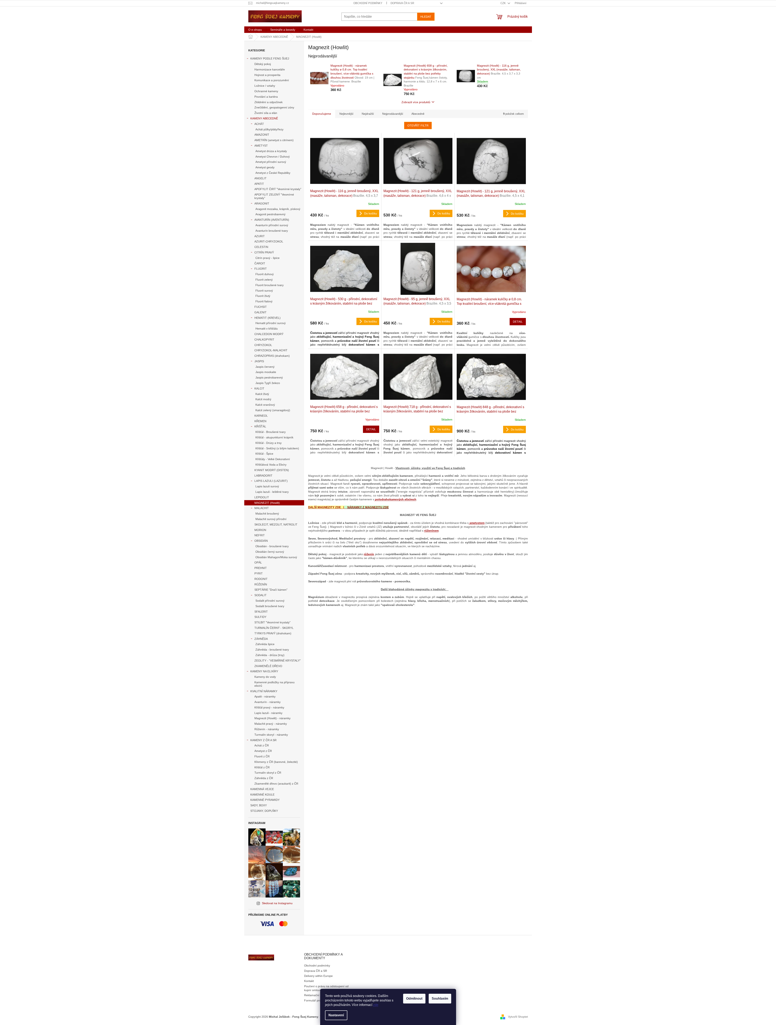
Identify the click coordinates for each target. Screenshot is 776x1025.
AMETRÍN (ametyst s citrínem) (274, 140)
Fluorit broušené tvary (269, 285)
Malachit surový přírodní (270, 519)
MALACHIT (261, 508)
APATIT (259, 183)
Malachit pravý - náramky (270, 723)
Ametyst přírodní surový (270, 161)
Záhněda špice (264, 644)
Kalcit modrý (263, 399)
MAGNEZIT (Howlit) (267, 502)
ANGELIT (260, 178)
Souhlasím (440, 998)
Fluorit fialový (263, 301)
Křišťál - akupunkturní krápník (274, 437)
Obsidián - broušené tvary (272, 546)
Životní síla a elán (265, 113)
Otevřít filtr (417, 125)
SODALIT (260, 595)
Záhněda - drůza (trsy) (269, 655)
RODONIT (261, 579)
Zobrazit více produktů (415, 102)
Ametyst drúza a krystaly (271, 151)
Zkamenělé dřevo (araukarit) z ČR (276, 783)
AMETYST (261, 145)
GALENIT (260, 312)
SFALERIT (261, 611)
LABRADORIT (263, 475)
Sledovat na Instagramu (277, 903)
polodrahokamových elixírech (395, 499)
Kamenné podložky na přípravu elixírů (274, 684)
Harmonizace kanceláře (269, 69)
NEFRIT (259, 535)
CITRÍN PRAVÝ (264, 252)
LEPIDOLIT (261, 497)
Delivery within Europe (318, 975)
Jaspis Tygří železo (267, 383)
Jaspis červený (264, 366)
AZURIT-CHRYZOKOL (268, 241)
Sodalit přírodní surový (269, 600)
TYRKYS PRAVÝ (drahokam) (272, 633)
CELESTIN (261, 247)
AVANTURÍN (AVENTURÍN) (271, 219)
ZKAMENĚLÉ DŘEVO (268, 666)
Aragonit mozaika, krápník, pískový (277, 209)
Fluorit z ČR (262, 756)
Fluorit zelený (264, 279)
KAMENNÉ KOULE (262, 794)
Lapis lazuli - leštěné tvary (272, 491)
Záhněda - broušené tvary (272, 649)
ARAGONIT (261, 203)
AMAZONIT (261, 134)
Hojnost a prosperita (267, 75)
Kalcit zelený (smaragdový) (272, 410)
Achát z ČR (261, 745)
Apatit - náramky (265, 696)
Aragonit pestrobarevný (270, 214)
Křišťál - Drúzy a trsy (268, 442)
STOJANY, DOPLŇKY (264, 810)
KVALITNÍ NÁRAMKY (263, 691)
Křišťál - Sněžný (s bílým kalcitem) (277, 448)
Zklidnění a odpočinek (268, 102)
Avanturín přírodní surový (271, 225)
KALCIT (259, 388)
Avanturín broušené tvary (271, 230)
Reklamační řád (314, 995)
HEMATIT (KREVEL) (267, 317)
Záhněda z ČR (263, 778)
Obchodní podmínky (367, 3)
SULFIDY (260, 616)
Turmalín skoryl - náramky (271, 734)
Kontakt (309, 981)
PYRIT (258, 573)
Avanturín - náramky (267, 702)
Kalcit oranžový (265, 404)
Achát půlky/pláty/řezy (269, 129)
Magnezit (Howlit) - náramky (272, 718)
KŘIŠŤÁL (260, 426)
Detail (518, 321)
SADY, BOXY (258, 805)
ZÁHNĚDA (261, 638)
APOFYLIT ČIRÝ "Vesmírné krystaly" (277, 189)
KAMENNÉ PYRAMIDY (265, 799)
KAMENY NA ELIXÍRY (264, 671)
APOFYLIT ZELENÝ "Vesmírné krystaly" (274, 196)
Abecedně (417, 113)
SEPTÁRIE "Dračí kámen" (270, 589)
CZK (503, 3)
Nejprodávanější (392, 113)
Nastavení (336, 1015)
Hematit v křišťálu (266, 328)
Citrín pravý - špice (267, 257)
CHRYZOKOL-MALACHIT (270, 350)
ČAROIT (259, 263)
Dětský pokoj (262, 64)
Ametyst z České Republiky (272, 172)
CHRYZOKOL (263, 345)
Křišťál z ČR (262, 767)
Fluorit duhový (264, 274)
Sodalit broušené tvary (269, 606)
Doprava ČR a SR (402, 3)
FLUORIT (260, 268)
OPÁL (258, 562)
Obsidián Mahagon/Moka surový (276, 557)
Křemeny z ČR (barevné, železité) (276, 761)
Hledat (425, 16)
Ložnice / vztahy (264, 85)
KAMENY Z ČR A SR (263, 740)
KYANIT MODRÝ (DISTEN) (271, 470)
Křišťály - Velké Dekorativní (272, 459)
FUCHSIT (260, 306)
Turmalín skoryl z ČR (267, 772)
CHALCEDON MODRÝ (268, 334)
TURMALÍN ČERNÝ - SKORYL (274, 627)
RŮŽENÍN (260, 584)
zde (375, 1005)
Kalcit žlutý (262, 394)
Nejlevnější (346, 113)
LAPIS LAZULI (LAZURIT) (271, 480)
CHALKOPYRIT (264, 339)
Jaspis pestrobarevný (269, 377)
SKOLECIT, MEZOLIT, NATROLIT (275, 524)
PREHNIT (260, 568)
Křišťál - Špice (264, 453)
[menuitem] (255, 29)
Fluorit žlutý (262, 295)
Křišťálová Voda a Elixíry (270, 464)
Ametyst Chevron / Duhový (272, 156)
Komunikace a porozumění (271, 80)
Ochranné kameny (266, 91)
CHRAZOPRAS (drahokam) (272, 355)
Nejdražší (368, 113)
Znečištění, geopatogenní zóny (274, 107)
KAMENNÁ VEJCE (262, 789)
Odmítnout (414, 998)
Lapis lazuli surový (267, 486)
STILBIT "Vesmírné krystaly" (272, 622)
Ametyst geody (264, 167)
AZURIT (259, 236)
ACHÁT (259, 123)
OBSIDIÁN (261, 540)
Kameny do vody (265, 676)
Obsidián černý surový (269, 551)
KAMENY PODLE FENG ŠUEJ (269, 58)
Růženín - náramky (266, 729)
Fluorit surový (264, 290)
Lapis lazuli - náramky (268, 713)
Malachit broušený (267, 513)
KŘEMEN (260, 421)
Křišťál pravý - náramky (269, 707)
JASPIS (259, 361)
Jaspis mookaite (265, 372)
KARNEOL (261, 415)
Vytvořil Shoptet (518, 1016)
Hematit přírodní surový (270, 323)
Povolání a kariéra (266, 96)
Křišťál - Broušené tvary (270, 432)
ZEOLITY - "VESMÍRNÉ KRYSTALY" (277, 660)
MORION (260, 530)
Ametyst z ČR (263, 751)
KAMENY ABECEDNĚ (264, 118)
